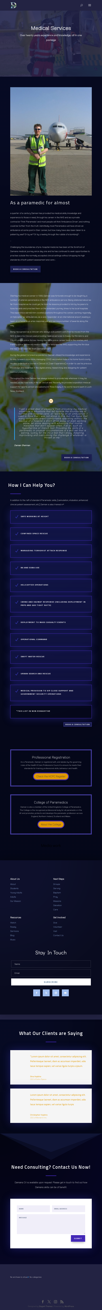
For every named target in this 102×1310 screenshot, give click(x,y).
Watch (13, 922)
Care (55, 909)
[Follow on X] (46, 992)
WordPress (69, 1306)
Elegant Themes (45, 1306)
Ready (13, 926)
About (13, 884)
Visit (55, 931)
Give (55, 922)
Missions (57, 901)
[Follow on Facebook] (36, 992)
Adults (13, 896)
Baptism (57, 892)
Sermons (14, 931)
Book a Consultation (25, 269)
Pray (55, 896)
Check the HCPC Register (50, 776)
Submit (78, 1238)
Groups (56, 884)
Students (14, 888)
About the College (51, 824)
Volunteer (57, 926)
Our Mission (15, 901)
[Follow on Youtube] (65, 992)
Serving (56, 888)
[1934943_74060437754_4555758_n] (51, 195)
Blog (12, 935)
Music (13, 939)
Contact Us (58, 935)
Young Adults (16, 892)
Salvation (57, 905)
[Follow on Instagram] (55, 992)
